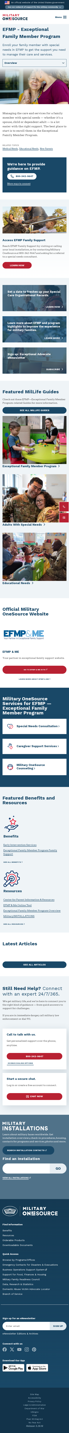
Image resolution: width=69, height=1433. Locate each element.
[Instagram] (27, 1349)
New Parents (46, 148)
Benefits (7, 1230)
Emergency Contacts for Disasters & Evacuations (30, 1264)
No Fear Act (34, 1422)
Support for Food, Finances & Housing (24, 1274)
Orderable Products (14, 1240)
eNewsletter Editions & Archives (20, 1333)
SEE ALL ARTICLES (34, 964)
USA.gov (35, 1412)
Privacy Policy (34, 1401)
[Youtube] (19, 1349)
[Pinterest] (34, 1349)
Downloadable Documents (18, 1245)
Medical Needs (10, 148)
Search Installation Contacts (26, 1150)
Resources (8, 1235)
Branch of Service (12, 1294)
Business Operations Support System (24, 1269)
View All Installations (16, 1177)
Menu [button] (58, 17)
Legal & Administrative (34, 1405)
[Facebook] (5, 1349)
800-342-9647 (24, 176)
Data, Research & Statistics (18, 1284)
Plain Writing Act (34, 1419)
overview (10, 62)
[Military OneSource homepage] (15, 17)
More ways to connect (18, 183)
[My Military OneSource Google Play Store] (14, 1367)
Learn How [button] (17, 265)
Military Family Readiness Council (21, 1279)
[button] (34, 7)
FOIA (34, 1415)
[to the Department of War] (7, 3)
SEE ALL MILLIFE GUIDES (34, 410)
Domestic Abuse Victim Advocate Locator (26, 1289)
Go (58, 1168)
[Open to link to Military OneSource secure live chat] (64, 518)
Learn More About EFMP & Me (34, 679)
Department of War (34, 1408)
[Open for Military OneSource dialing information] (64, 507)
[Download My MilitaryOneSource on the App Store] (37, 1367)
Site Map (34, 1394)
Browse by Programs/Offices (19, 1260)
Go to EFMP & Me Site (34, 670)
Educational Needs (29, 148)
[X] (12, 1349)
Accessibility (34, 1398)
